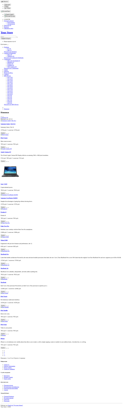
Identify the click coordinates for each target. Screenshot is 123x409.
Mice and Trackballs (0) (13, 60)
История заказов (8, 398)
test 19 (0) (10, 86)
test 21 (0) (10, 89)
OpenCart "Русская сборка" (15, 405)
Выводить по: (5, 119)
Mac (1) (9, 50)
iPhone (3, 338)
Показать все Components (11, 68)
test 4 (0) (9, 95)
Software (6, 71)
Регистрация (11, 22)
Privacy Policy (8, 367)
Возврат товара (8, 377)
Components (7, 59)
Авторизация (11, 24)
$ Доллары (7, 4)
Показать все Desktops (10, 51)
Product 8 (3, 212)
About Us (6, 364)
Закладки (6, 399)
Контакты (7, 375)
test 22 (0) (10, 91)
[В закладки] (6, 133)
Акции (6, 390)
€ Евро (6, 6)
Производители (8, 385)
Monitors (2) (10, 62)
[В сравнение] (8, 133)
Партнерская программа (11, 388)
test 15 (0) (10, 80)
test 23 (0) (10, 92)
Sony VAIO (4, 184)
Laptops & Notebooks (10, 53)
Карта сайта (7, 378)
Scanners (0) (10, 65)
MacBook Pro (5, 254)
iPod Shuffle (4, 310)
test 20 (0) (10, 88)
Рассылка (6, 401)
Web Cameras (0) (12, 67)
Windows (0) (10, 56)
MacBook (3, 282)
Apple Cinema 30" (6, 152)
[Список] (1, 116)
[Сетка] (3, 116)
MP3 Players (7, 76)
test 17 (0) (10, 83)
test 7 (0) (9, 100)
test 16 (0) (10, 82)
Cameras (6, 74)
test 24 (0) (10, 94)
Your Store (7, 32)
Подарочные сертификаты (11, 387)
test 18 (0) (10, 85)
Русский (12, 16)
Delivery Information (9, 366)
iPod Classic (4, 138)
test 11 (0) (10, 77)
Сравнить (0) (4, 117)
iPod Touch (4, 296)
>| (4, 355)
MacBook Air (4, 268)
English (12, 14)
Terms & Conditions (9, 369)
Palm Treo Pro (5, 226)
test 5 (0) (9, 97)
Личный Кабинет (9, 396)
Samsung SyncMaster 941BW (9, 198)
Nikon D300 (4, 240)
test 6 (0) (9, 98)
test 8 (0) (9, 101)
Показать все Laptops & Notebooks (13, 57)
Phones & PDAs (8, 73)
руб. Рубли (7, 8)
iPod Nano (4, 324)
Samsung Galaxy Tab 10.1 (8, 124)
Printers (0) (10, 64)
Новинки (6, 109)
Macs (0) (9, 54)
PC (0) (9, 48)
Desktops (6, 47)
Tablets (6, 70)
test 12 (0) (10, 79)
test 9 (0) (9, 103)
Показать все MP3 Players (11, 104)
